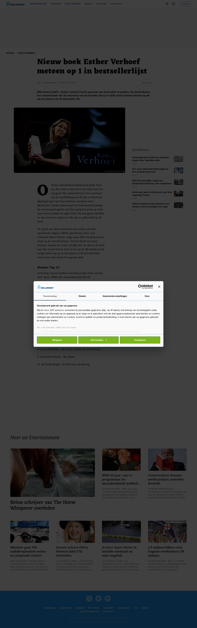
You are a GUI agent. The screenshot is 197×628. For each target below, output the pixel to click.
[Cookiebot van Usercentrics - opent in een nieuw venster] (140, 286)
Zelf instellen (96, 340)
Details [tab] (82, 296)
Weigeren (57, 340)
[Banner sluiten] (159, 287)
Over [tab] (147, 296)
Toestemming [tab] (50, 296)
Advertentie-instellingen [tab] (115, 296)
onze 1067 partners (54, 310)
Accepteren (140, 340)
